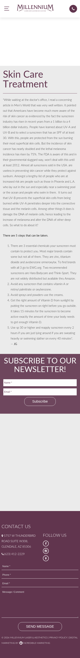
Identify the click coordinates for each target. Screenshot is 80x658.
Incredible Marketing (36, 643)
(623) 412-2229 (14, 554)
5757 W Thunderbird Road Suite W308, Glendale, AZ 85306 (19, 541)
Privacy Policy (58, 637)
